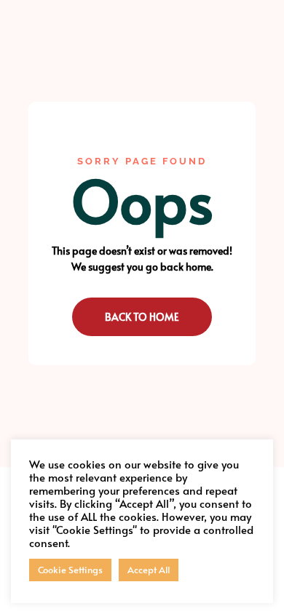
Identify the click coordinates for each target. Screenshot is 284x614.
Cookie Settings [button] (70, 569)
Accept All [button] (148, 569)
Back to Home (142, 317)
